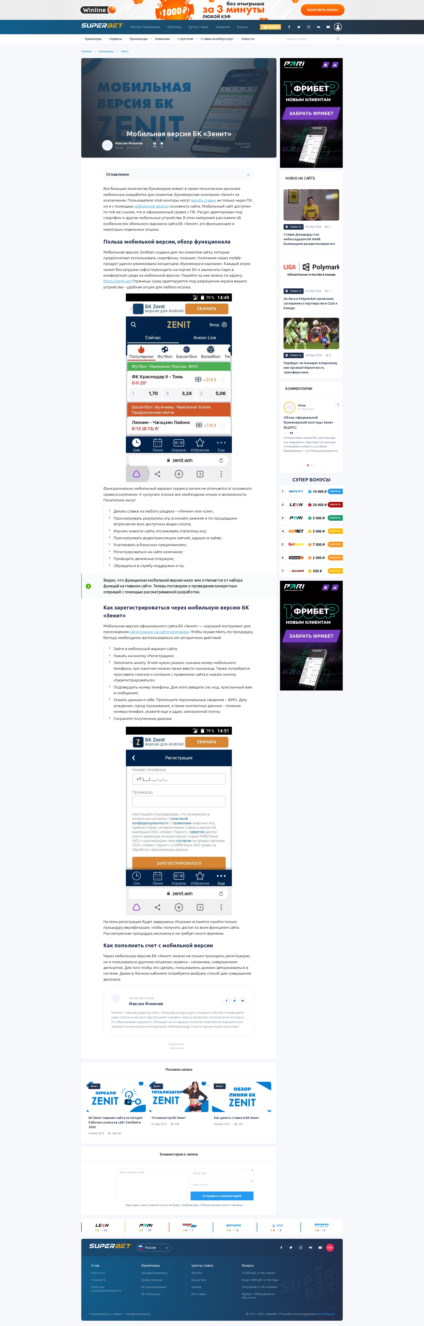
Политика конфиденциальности (106, 1288)
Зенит (125, 51)
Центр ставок (198, 27)
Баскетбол (198, 1279)
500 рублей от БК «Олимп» (259, 1286)
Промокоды (138, 39)
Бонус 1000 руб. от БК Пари (260, 1279)
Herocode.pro (326, 1313)
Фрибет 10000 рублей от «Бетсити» (258, 1295)
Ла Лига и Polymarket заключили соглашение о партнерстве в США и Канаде (310, 303)
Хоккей (196, 1286)
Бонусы (242, 27)
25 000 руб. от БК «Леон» (258, 1272)
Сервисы (115, 39)
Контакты (98, 1272)
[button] (302, 465)
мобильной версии (151, 206)
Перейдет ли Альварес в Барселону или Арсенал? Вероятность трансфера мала (310, 367)
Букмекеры (106, 51)
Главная (86, 51)
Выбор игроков (151, 1279)
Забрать (335, 491)
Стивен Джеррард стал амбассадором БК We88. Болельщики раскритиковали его (309, 239)
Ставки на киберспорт (217, 39)
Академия (223, 27)
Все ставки (198, 1294)
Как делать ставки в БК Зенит (236, 1118)
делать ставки (203, 200)
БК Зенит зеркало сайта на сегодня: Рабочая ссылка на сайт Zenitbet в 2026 (116, 1122)
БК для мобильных (154, 1286)
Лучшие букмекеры (154, 1272)
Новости (247, 39)
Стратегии (185, 39)
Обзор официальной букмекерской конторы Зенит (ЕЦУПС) (308, 422)
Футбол (196, 1272)
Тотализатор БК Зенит (168, 1118)
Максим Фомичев (129, 143)
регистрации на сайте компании (159, 632)
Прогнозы (174, 27)
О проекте (98, 1279)
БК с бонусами (150, 1294)
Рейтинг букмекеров (145, 27)
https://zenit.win (117, 281)
